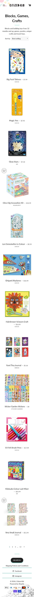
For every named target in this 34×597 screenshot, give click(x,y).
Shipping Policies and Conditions (17, 566)
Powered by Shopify (17, 584)
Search (17, 560)
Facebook (18, 571)
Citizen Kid (20, 581)
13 (20, 547)
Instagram (18, 576)
